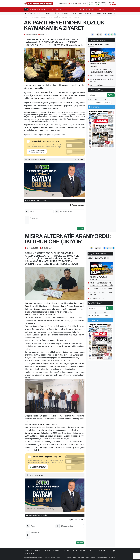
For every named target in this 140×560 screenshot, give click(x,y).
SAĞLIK (73, 13)
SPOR (80, 13)
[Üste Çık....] (113, 551)
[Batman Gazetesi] (38, 3)
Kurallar (88, 557)
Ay (96, 99)
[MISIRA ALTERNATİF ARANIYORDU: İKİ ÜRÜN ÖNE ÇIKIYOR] (54, 283)
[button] (25, 9)
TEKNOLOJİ (89, 13)
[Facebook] (80, 9)
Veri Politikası (111, 557)
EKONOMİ (64, 13)
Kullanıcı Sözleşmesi (101, 557)
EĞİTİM (56, 13)
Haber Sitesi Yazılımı (49, 557)
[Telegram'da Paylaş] (114, 34)
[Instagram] (86, 9)
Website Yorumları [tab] (78, 205)
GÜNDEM (31, 13)
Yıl (105, 99)
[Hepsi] (113, 107)
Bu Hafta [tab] (99, 44)
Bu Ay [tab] (107, 44)
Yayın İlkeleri (80, 557)
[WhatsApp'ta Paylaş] (111, 34)
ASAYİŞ (48, 13)
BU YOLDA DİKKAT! (97, 85)
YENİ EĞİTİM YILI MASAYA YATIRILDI (41, 9)
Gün (89, 99)
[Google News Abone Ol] (92, 34)
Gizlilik (93, 557)
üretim (41, 475)
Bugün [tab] (91, 44)
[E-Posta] (89, 9)
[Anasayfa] (25, 13)
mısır (31, 475)
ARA (111, 95)
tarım (36, 475)
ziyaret (43, 159)
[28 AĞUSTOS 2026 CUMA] (101, 129)
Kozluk (37, 159)
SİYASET (40, 13)
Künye (74, 557)
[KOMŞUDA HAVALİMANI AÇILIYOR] (102, 55)
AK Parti (31, 159)
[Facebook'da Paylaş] (105, 34)
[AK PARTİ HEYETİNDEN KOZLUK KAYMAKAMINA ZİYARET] (54, 65)
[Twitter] (83, 9)
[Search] (114, 9)
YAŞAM (98, 13)
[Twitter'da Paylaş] (108, 34)
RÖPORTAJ (107, 13)
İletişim (69, 557)
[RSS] (92, 9)
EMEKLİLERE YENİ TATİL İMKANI (102, 76)
